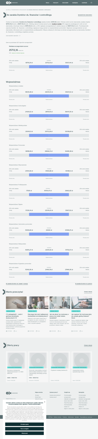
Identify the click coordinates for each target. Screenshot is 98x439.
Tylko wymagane (24, 428)
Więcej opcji (24, 433)
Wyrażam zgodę (25, 424)
